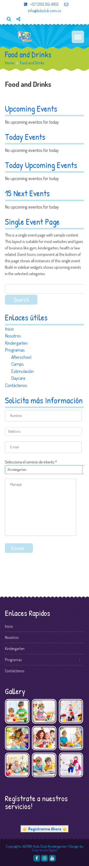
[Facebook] (36, 858)
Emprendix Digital (44, 850)
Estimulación (22, 371)
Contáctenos (16, 385)
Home (9, 62)
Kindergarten (16, 343)
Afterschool (21, 357)
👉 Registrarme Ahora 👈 (44, 828)
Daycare (18, 378)
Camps (17, 364)
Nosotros (13, 336)
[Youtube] (20, 27)
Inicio (9, 329)
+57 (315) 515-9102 (44, 4)
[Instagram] (44, 858)
